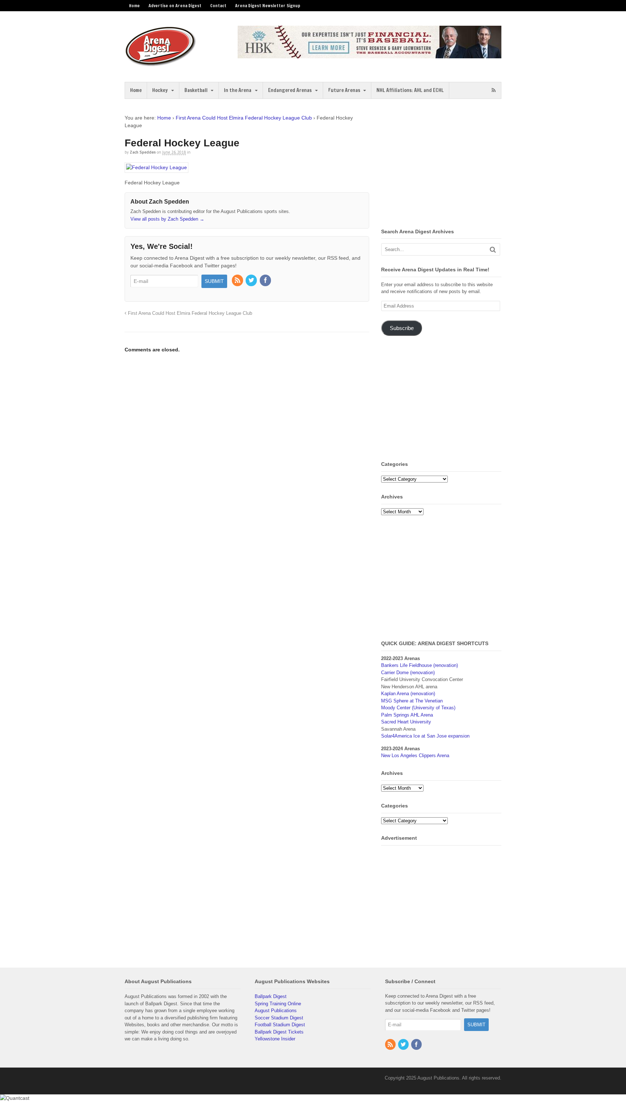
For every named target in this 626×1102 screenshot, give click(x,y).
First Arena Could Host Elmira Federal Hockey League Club (244, 118)
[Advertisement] (442, 165)
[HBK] (369, 55)
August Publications (276, 1010)
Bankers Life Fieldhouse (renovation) (419, 665)
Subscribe (402, 328)
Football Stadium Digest (280, 1024)
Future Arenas (344, 90)
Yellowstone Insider (275, 1039)
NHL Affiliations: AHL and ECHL (410, 90)
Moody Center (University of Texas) (418, 707)
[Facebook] (266, 281)
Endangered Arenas (290, 90)
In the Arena (237, 90)
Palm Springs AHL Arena (407, 715)
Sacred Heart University (406, 722)
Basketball (196, 90)
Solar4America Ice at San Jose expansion (425, 736)
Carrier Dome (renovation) (408, 672)
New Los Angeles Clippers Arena (415, 755)
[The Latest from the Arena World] (161, 63)
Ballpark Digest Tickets (279, 1032)
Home (134, 6)
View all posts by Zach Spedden (167, 219)
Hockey (160, 90)
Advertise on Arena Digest (175, 6)
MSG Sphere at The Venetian (412, 701)
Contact (218, 6)
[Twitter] (252, 281)
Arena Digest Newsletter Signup (267, 6)
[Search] (493, 249)
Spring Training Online (278, 1003)
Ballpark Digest (271, 996)
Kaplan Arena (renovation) (408, 693)
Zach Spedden (143, 152)
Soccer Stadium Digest (279, 1017)
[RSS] (238, 281)
